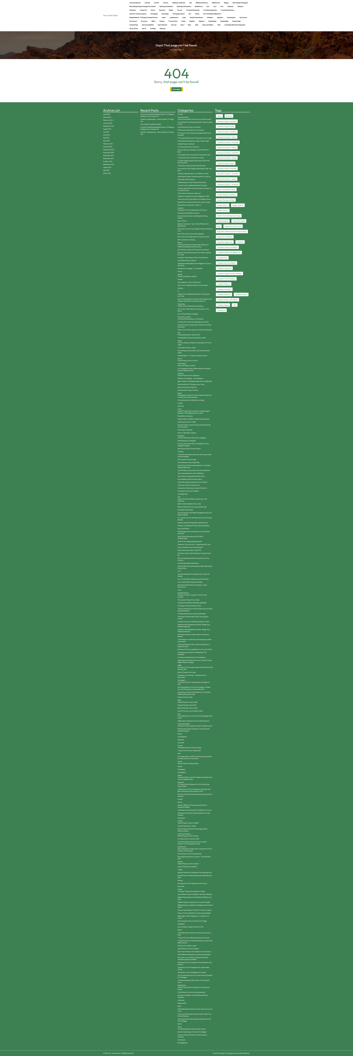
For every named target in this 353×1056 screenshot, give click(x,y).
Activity (156, 3)
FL (178, 291)
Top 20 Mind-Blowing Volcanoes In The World (192, 482)
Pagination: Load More (224, 237)
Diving (180, 271)
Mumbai (180, 880)
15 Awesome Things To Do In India (188, 600)
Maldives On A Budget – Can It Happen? (190, 378)
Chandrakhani (182, 737)
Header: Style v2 (237, 205)
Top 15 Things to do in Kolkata (187, 867)
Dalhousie (181, 740)
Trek (234, 305)
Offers (153, 21)
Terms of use (134, 28)
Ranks (183, 21)
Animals (180, 114)
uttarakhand (221, 310)
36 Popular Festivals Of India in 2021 (189, 606)
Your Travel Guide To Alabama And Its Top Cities (193, 579)
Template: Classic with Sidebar (227, 247)
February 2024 (108, 120)
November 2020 (108, 152)
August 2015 (107, 167)
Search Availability (148, 25)
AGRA (179, 665)
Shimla (180, 802)
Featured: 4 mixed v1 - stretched (227, 174)
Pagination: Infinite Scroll (233, 226)
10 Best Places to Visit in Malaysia (188, 375)
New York (181, 406)
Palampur (181, 782)
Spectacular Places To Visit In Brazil (189, 449)
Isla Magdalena (182, 1043)
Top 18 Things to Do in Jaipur (187, 826)
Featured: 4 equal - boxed (225, 163)
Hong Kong (181, 304)
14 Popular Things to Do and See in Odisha (191, 891)
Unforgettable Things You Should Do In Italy (192, 338)
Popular (162, 21)
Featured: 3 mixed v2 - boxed (226, 147)
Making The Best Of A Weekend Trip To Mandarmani (195, 872)
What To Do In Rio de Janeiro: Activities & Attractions (195, 330)
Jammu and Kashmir (184, 834)
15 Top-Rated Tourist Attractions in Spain (191, 158)
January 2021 (107, 147)
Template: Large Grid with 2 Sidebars (229, 273)
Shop (182, 25)
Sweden (180, 279)
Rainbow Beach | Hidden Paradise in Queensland (193, 419)
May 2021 (106, 138)
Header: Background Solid (225, 200)
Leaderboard (174, 17)
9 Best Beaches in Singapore (187, 441)
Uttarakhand (182, 985)
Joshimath (181, 1000)
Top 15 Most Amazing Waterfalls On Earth (191, 476)
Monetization (231, 17)
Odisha (180, 889)
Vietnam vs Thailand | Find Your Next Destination (194, 526)
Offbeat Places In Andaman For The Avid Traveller (194, 902)
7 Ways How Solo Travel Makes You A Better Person (194, 199)
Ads (190, 3)
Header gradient (222, 221)
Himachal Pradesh (184, 724)
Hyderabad (181, 818)
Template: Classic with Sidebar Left (228, 252)
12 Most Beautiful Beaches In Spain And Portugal (193, 141)
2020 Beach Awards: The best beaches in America (194, 176)
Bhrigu (180, 734)
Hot (190, 14)
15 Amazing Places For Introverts (188, 147)
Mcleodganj (181, 769)
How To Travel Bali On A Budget (188, 314)
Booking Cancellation (166, 6)
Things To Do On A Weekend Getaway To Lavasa (193, 938)
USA (179, 497)
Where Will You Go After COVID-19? (189, 550)
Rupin (179, 1006)
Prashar (180, 799)
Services (173, 25)
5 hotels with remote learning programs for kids (193, 322)
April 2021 (106, 141)
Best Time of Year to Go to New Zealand (191, 234)
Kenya (180, 358)
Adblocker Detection (178, 3)
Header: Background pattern (226, 195)
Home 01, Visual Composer (138, 14)
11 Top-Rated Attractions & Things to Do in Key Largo (195, 138)
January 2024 (107, 123)
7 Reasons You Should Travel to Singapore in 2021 (193, 196)
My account (243, 17)
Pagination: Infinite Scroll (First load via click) (231, 231)
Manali (180, 761)
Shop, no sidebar (207, 25)
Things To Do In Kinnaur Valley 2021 (189, 750)
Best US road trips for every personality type (192, 507)
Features (162, 10)
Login (184, 17)
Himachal (181, 743)
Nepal (179, 393)
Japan (180, 341)
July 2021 (106, 132)
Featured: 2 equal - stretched (226, 121)
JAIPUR (180, 821)
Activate (147, 3)
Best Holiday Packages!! (240, 3)
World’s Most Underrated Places (188, 563)
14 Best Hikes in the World (186, 144)
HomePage (165, 14)
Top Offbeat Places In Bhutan (187, 260)
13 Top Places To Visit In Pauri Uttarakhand (191, 992)
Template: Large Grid (224, 268)
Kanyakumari (182, 847)
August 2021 (107, 129)
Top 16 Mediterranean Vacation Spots (190, 479)
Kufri (179, 753)
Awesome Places (183, 117)
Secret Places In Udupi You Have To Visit (190, 927)
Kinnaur (180, 745)
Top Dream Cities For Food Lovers (189, 485)
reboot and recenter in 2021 (187, 422)
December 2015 (108, 155)
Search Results (162, 25)
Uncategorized (182, 494)
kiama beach (182, 363)
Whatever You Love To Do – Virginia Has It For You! (194, 544)
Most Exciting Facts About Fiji (187, 387)
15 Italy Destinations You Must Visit (189, 335)
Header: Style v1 (222, 205)
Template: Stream (241, 294)
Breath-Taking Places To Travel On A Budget (192, 1032)
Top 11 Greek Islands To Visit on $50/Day (191, 473)
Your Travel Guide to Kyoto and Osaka (190, 582)
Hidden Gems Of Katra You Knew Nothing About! (193, 721)
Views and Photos (183, 528)
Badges (226, 3)
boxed (219, 116)
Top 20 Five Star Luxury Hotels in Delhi (190, 711)
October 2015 (107, 161)
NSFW (180, 1024)
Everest (180, 403)
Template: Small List (224, 294)
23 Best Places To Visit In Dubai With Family (192, 182)
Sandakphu (181, 924)
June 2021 (106, 135)
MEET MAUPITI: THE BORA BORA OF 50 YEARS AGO (195, 381)
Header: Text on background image (228, 216)
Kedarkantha (182, 1003)
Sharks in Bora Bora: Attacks (187, 433)
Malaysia (180, 373)
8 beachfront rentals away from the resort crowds (194, 202)
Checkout (230, 6)
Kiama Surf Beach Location (186, 365)
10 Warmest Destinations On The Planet (191, 130)
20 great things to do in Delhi (187, 705)
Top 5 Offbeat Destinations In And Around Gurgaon (194, 954)
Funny (180, 590)
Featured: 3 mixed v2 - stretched (227, 153)
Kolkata (180, 862)
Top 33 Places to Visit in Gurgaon (188, 949)
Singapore (181, 436)
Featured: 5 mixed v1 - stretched (227, 184)
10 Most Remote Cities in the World (189, 127)
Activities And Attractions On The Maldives (191, 657)
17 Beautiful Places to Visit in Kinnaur (190, 748)
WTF (179, 571)
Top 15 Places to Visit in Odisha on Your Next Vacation (195, 894)
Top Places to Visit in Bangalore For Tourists (192, 972)
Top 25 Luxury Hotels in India (187, 946)
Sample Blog (212, 21)
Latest (164, 17)
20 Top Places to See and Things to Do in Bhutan (193, 250)
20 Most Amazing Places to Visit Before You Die (193, 173)
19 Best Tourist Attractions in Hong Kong (190, 306)
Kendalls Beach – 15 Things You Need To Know (144, 17)
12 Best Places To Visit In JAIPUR (188, 823)
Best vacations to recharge (186, 240)
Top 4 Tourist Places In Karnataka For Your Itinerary (194, 951)
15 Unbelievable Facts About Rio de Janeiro (192, 1029)
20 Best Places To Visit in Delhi (188, 702)
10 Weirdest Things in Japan (187, 348)
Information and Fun (184, 317)
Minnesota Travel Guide (185, 510)
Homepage (154, 14)
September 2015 (108, 164)
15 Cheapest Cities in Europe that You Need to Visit (194, 155)
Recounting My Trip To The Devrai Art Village (192, 921)
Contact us (143, 10)
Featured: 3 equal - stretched (226, 132)
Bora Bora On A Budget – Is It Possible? (190, 268)
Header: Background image (226, 189)
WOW (180, 1027)
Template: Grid (222, 258)
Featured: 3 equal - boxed (225, 126)
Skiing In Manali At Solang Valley (188, 763)
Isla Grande (181, 1040)
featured (229, 116)
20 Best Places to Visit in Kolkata (188, 864)
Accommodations (135, 3)
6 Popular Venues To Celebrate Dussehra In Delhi (193, 622)
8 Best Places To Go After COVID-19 (189, 205)
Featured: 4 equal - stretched (226, 168)
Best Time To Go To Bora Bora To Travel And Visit (193, 237)
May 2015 (106, 170)
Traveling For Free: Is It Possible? (188, 491)
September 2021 (108, 126)
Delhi (179, 700)
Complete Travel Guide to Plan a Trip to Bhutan (193, 257)
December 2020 (108, 150)
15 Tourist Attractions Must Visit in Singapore (192, 438)
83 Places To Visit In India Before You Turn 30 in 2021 (195, 649)
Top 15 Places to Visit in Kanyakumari (190, 854)
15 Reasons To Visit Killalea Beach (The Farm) (192, 210)
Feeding (180, 288)
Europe (180, 274)
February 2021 (108, 144)
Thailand (180, 451)
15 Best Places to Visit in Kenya (188, 360)
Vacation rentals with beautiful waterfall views (193, 523)
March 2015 (107, 173)
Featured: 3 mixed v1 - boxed (226, 137)
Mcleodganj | (182, 772)
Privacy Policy (173, 21)
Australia (180, 208)
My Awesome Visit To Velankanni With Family (192, 883)
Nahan (180, 775)
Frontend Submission (192, 10)
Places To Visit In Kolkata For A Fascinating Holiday (194, 913)
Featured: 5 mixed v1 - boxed (226, 179)
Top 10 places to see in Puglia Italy (188, 462)
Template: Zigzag (223, 305)
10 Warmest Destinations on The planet (191, 319)
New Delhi (181, 886)
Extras (153, 10)
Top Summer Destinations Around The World (192, 488)
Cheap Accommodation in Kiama (188, 213)
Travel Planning (218, 1053)
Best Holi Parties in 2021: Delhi (188, 708)
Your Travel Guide (110, 15)
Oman (180, 409)
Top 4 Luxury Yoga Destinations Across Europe (193, 285)
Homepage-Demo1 (179, 14)
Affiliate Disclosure (202, 3)
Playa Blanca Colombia (185, 416)
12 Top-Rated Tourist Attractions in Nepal (191, 400)
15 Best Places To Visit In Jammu (188, 836)
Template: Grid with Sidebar (226, 263)
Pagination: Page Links (224, 242)
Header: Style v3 (222, 210)
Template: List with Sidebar (226, 279)
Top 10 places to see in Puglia (187, 459)
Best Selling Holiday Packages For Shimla (143, 6)
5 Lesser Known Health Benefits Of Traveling (192, 185)
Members (210, 17)
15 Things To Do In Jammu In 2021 (188, 839)
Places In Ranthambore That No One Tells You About (195, 910)
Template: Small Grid (224, 289)
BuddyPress (198, 6)
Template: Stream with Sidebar (227, 300)
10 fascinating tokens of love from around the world (194, 119)
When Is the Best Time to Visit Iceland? (190, 547)
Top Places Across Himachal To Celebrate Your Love (194, 810)
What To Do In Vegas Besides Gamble (190, 541)
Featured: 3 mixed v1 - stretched (227, 142)
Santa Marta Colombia (185, 430)
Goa (179, 714)
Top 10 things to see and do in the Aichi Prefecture (194, 470)
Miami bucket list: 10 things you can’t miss (191, 384)
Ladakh (180, 869)
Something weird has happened (235, 25)
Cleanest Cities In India (185, 697)
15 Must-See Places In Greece (187, 276)
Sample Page (236, 21)
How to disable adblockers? (212, 14)
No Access (144, 21)
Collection (133, 10)
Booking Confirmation (184, 6)
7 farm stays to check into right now (189, 193)
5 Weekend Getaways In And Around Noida (191, 614)
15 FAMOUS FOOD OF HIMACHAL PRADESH (192, 603)
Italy (179, 333)
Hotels (197, 14)
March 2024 (107, 117)
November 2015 (108, 158)
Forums (179, 10)
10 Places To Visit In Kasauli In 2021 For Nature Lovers (195, 726)
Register (192, 21)
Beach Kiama (182, 221)
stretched (240, 242)
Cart (214, 6)
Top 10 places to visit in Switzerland (189, 282)
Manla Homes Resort (196, 17)
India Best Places (183, 593)
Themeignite (229, 1053)
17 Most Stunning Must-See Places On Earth (192, 166)
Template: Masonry (223, 284)
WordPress (245, 1053)
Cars (207, 6)
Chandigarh (181, 680)
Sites (219, 25)
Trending (153, 28)
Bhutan (180, 243)
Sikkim (180, 930)
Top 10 (144, 28)
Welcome (162, 28)
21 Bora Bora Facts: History (186, 179)
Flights (171, 10)
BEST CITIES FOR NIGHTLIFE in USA (189, 504)
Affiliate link (216, 3)
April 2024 (106, 114)
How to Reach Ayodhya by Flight (150, 124)
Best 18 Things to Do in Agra (187, 672)
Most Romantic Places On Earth (188, 390)
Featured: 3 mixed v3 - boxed (226, 158)
